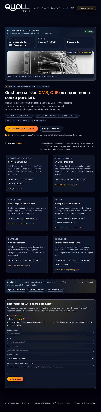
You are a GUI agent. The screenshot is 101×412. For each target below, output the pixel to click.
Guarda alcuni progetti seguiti (67, 270)
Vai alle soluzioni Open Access (21, 224)
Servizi (36, 8)
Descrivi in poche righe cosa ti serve (20, 363)
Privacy (77, 403)
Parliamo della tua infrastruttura (22, 128)
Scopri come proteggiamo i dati (68, 228)
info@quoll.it (17, 315)
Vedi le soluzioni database (19, 266)
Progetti (45, 8)
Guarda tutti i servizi (51, 128)
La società (55, 8)
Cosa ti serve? (12, 355)
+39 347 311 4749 (22, 319)
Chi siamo (85, 403)
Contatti (93, 403)
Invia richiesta (15, 379)
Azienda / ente (12, 346)
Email (9, 338)
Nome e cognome (13, 330)
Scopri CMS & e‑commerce (66, 185)
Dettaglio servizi (15, 189)
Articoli (65, 8)
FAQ (72, 8)
